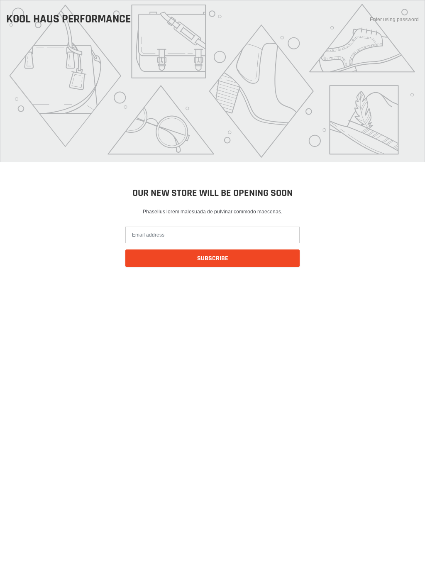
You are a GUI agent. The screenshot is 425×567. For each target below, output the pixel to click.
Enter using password (394, 19)
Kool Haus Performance (68, 19)
